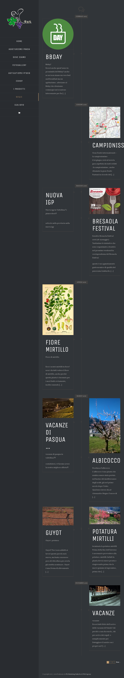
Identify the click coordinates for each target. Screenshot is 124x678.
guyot (54, 533)
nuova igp (54, 198)
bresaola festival (105, 224)
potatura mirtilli (104, 535)
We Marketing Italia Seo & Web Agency (78, 674)
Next (117, 662)
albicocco (106, 460)
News (19, 97)
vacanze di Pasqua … (57, 436)
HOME (19, 41)
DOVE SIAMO (19, 57)
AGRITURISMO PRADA (19, 49)
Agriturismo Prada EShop (19, 77)
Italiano (19, 105)
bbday (54, 57)
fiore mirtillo (57, 345)
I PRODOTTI (19, 89)
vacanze (103, 613)
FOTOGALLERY (19, 65)
